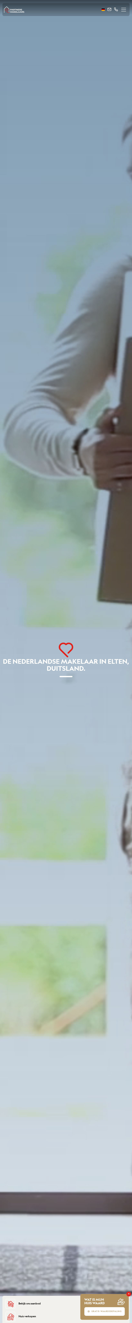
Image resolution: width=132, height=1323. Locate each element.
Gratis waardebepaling (106, 1311)
